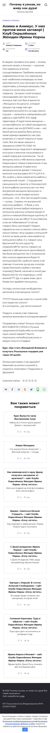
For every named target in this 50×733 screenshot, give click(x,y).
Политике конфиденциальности (18, 721)
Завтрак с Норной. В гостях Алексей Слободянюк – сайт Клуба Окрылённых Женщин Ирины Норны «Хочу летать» (25, 587)
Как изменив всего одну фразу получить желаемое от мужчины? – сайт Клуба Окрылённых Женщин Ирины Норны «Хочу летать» (25, 478)
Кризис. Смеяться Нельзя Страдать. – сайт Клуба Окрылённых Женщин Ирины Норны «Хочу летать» (25, 516)
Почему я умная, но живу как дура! (25, 6)
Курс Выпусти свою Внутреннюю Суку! (25, 417)
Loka (22, 696)
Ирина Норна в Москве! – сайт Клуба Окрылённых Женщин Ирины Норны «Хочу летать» (25, 657)
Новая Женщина (25, 445)
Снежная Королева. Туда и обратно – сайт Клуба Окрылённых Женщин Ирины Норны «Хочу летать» (25, 623)
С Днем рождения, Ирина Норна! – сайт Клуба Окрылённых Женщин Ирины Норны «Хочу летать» (25, 551)
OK (25, 729)
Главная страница (11, 20)
